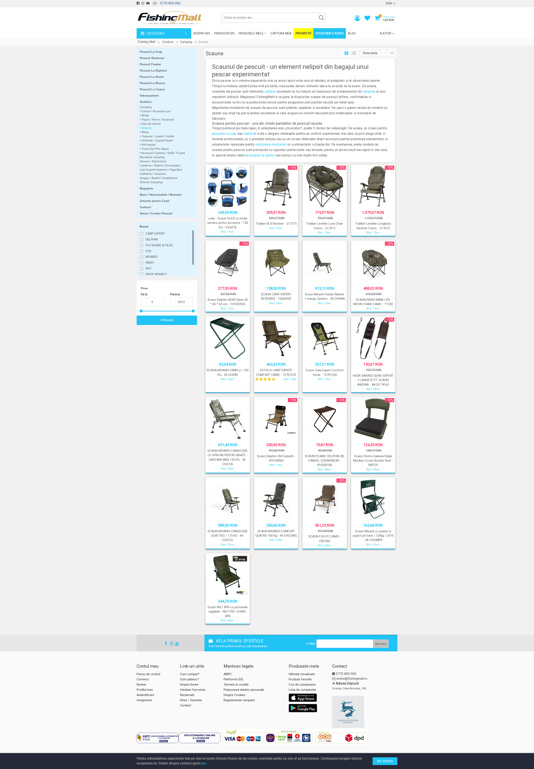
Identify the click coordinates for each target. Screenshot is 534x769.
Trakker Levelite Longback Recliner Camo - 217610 (373, 226)
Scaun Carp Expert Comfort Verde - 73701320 (325, 372)
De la (144, 294)
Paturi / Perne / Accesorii (157, 119)
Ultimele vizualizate (302, 674)
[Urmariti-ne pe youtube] (148, 3)
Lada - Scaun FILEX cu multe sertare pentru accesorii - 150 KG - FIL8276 (227, 222)
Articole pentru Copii (154, 201)
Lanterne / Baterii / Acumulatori (160, 165)
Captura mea (281, 33)
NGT (149, 268)
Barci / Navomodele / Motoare (160, 194)
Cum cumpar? (189, 674)
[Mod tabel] (346, 53)
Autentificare (145, 695)
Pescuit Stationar (152, 58)
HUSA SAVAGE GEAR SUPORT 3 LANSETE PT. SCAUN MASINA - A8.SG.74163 (373, 380)
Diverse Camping (151, 182)
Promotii (303, 33)
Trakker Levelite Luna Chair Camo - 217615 (324, 226)
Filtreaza (167, 320)
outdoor (270, 91)
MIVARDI (151, 257)
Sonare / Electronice (153, 161)
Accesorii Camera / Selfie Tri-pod (163, 153)
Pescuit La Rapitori (153, 70)
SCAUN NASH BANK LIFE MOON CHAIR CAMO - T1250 (373, 302)
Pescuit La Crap (151, 51)
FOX (148, 251)
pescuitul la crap (224, 134)
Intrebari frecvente (192, 690)
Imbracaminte (149, 95)
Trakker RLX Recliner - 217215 (276, 223)
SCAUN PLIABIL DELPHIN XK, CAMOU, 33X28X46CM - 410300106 (325, 460)
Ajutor (385, 33)
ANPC (228, 674)
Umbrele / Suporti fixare (157, 140)
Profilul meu (145, 690)
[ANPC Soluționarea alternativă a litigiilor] (158, 738)
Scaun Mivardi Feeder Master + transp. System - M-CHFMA (324, 296)
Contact (185, 705)
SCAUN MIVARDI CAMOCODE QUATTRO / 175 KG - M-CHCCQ (228, 535)
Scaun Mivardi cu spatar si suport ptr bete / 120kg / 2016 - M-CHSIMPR (373, 535)
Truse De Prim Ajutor (155, 148)
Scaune (146, 128)
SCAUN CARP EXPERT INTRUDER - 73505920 (276, 296)
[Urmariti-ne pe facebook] (138, 3)
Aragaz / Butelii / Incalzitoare (158, 178)
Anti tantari (148, 144)
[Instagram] (169, 643)
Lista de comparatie (302, 690)
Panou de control (148, 674)
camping (369, 91)
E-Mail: (310, 644)
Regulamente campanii (239, 700)
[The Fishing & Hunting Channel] (364, 712)
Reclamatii (187, 695)
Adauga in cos (276, 231)
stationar (250, 134)
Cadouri (145, 207)
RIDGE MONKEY (156, 274)
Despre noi (201, 33)
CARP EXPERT (155, 233)
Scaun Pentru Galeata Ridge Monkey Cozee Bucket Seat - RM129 (373, 460)
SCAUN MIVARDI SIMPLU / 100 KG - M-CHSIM (228, 372)
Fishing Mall (146, 42)
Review (141, 684)
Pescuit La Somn (152, 76)
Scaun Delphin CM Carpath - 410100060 (276, 458)
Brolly (145, 115)
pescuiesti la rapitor (260, 155)
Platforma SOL (234, 679)
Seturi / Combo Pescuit (156, 213)
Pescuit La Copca (152, 89)
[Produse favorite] (367, 19)
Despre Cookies (234, 695)
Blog (352, 33)
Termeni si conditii (236, 684)
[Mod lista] (354, 53)
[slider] (141, 311)
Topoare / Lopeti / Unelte (157, 136)
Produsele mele (251, 33)
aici (204, 763)
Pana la (175, 294)
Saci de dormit (151, 123)
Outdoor (168, 42)
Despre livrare (189, 684)
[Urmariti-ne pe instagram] (142, 3)
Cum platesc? (189, 679)
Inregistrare (144, 700)
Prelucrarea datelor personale (244, 690)
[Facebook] (164, 643)
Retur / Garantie (191, 700)
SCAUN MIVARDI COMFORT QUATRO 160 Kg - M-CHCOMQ (276, 533)
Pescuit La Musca (152, 83)
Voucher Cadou (329, 33)
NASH (150, 262)
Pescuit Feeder (150, 64)
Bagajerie (146, 188)
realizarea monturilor (271, 144)
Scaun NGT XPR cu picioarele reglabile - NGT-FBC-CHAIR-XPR (228, 611)
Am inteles (385, 761)
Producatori (224, 33)
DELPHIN (152, 239)
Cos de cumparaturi (302, 684)
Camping (186, 42)
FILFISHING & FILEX (159, 245)
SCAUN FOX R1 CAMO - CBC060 (324, 539)
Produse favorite (300, 679)
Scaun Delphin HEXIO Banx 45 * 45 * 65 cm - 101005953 (228, 302)
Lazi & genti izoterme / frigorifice (161, 169)
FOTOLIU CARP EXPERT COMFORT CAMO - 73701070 (276, 372)
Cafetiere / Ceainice (153, 173)
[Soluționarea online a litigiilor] (199, 738)
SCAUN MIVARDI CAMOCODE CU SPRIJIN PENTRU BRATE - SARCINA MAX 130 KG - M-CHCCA (228, 457)
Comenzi (143, 679)
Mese (145, 132)
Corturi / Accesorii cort (156, 111)
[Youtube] (175, 643)
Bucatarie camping (152, 157)
